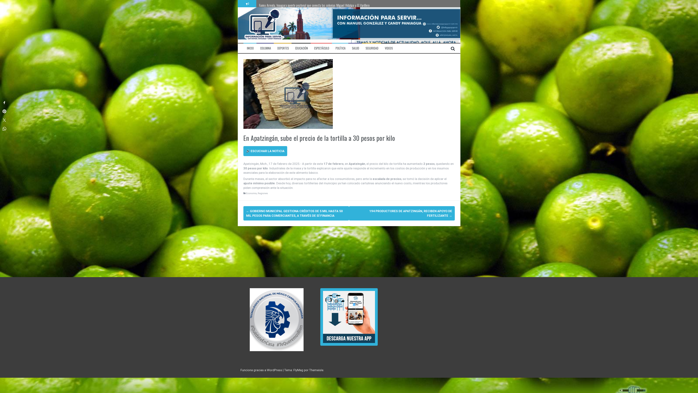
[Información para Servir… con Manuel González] (264, 25)
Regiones (263, 193)
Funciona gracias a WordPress (261, 370)
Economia (251, 193)
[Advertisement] (347, 251)
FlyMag (298, 370)
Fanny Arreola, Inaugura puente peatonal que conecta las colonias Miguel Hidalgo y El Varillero (314, 5)
